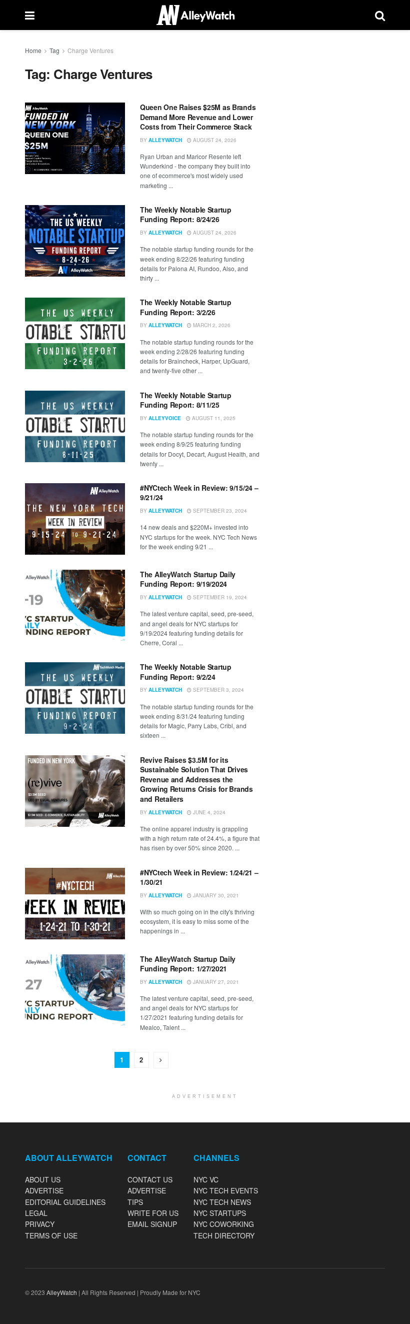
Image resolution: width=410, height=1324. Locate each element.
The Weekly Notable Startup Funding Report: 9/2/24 (186, 672)
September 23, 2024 (219, 510)
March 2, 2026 (211, 325)
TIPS (135, 1202)
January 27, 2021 (215, 981)
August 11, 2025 (213, 418)
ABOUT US (42, 1179)
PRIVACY (39, 1224)
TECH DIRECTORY (224, 1235)
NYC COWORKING (224, 1224)
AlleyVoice (164, 418)
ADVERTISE (44, 1190)
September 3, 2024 (218, 689)
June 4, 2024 (209, 812)
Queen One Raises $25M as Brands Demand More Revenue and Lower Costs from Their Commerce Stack (198, 117)
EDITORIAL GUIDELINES (65, 1202)
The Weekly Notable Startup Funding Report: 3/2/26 (186, 307)
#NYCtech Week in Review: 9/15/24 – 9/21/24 (199, 493)
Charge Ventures (91, 50)
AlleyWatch (165, 140)
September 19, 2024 (219, 597)
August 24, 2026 (214, 140)
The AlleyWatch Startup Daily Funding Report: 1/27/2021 (188, 964)
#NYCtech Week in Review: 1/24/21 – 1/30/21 (199, 877)
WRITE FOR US (153, 1213)
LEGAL (36, 1213)
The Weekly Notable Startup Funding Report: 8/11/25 (186, 400)
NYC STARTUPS (220, 1213)
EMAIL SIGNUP (152, 1224)
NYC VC (206, 1179)
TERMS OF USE (51, 1235)
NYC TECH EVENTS (226, 1190)
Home (33, 50)
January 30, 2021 (215, 895)
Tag (55, 50)
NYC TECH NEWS (222, 1202)
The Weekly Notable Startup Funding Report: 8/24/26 (186, 215)
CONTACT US (150, 1179)
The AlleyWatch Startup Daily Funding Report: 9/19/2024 (188, 579)
